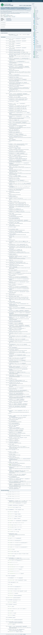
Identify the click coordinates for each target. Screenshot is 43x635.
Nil (35, 31)
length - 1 (24, 241)
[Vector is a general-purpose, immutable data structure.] (34, 54)
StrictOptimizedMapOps (38, 45)
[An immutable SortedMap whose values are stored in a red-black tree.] (34, 51)
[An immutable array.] (34, 13)
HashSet (36, 16)
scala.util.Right (26, 315)
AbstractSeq (36, 11)
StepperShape (25, 415)
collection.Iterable (18, 256)
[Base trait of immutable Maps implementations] (34, 30)
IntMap (36, 20)
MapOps (36, 30)
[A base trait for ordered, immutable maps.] (34, 36)
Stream (36, 44)
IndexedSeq (36, 17)
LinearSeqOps (36, 24)
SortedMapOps (36, 41)
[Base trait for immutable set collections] (34, 38)
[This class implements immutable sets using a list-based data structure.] (34, 27)
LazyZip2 (24, 256)
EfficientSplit (13, 416)
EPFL (21, 634)
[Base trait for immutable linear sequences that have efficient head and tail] (34, 23)
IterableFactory (15, 505)
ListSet (36, 27)
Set (35, 38)
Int (27, 58)
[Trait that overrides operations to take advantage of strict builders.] (34, 46)
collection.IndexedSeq (17, 595)
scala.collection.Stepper (14, 417)
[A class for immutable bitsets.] (34, 14)
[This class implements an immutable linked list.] (34, 22)
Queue (35, 33)
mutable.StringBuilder (17, 52)
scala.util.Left (10, 315)
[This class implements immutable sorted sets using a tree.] (34, 53)
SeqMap (36, 36)
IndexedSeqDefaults (37, 18)
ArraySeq (36, 13)
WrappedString (37, 57)
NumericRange (36, 32)
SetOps (36, 39)
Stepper (14, 415)
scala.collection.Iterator (13, 234)
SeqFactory (16, 231)
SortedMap (36, 40)
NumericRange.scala (8, 20)
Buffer (16, 439)
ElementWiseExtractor (16, 136)
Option (25, 82)
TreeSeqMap (36, 52)
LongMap (36, 28)
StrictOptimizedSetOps (38, 47)
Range (35, 34)
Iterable (36, 21)
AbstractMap (36, 10)
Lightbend (24, 634)
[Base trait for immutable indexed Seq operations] (34, 19)
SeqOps (36, 37)
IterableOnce (17, 38)
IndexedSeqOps (37, 19)
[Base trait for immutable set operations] (34, 39)
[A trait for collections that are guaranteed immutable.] (34, 21)
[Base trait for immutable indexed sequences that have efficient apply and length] (34, 17)
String (24, 52)
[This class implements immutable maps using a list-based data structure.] (34, 26)
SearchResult (11, 369)
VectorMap (36, 56)
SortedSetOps (36, 43)
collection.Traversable (18, 619)
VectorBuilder (37, 55)
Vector (36, 54)
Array (18, 105)
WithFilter (21, 478)
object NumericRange (27, 5)
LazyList (36, 22)
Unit (20, 507)
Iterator (18, 85)
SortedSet (36, 42)
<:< (18, 446)
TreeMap (36, 51)
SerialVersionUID (9, 19)
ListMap (36, 26)
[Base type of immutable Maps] (34, 29)
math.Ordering (23, 276)
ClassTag (21, 437)
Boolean (28, 34)
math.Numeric (21, 328)
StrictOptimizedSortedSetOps (37, 50)
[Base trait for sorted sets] (34, 42)
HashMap (36, 15)
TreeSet (36, 53)
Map (35, 29)
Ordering (19, 274)
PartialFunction (16, 58)
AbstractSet (36, 12)
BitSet (36, 14)
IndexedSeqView (13, 476)
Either (21, 312)
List (35, 25)
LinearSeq (36, 23)
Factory (15, 434)
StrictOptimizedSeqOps (38, 46)
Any (14, 146)
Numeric (19, 418)
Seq (35, 35)
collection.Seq (18, 112)
